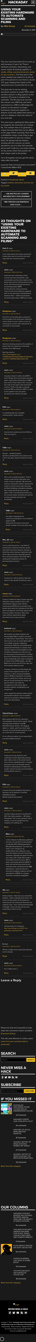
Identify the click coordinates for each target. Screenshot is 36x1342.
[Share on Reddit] (11, 30)
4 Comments (20, 1241)
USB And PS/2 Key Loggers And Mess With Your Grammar (16, 195)
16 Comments (20, 1138)
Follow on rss (12, 1077)
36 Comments (20, 1279)
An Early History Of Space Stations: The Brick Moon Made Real (23, 1156)
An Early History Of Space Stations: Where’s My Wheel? (22, 1144)
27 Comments (20, 1150)
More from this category (11, 1166)
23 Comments (29, 26)
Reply (4, 263)
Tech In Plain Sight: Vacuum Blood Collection (21, 1273)
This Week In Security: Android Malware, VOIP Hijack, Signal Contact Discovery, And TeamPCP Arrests (22, 1233)
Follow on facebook (2, 1077)
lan (32, 183)
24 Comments (20, 1115)
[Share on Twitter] (5, 30)
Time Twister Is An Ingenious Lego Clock (16, 203)
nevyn (5, 594)
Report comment (28, 263)
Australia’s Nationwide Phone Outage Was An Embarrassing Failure (23, 1108)
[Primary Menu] (33, 2)
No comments (20, 1125)
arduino (11, 183)
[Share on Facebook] (2, 30)
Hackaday (18, 2)
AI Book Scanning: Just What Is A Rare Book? (21, 1260)
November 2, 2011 (28, 30)
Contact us (16, 1077)
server (6, 186)
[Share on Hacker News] (8, 30)
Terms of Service (16, 1326)
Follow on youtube (9, 1077)
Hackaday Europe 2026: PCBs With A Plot (23, 1120)
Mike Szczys (9, 26)
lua (2, 186)
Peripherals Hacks (16, 180)
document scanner (22, 183)
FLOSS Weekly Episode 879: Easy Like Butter (22, 1247)
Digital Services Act (28, 1326)
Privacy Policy (6, 1326)
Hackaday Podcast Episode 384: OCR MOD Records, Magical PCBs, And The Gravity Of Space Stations (23, 1217)
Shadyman (7, 311)
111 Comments (20, 1266)
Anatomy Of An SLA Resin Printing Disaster (21, 1132)
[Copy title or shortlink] (13, 30)
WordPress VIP (22, 1331)
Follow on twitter (5, 1077)
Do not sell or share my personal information (18, 1329)
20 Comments (20, 1162)
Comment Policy (8, 1033)
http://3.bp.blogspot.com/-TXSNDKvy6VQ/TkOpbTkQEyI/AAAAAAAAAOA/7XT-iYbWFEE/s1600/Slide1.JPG (17, 356)
